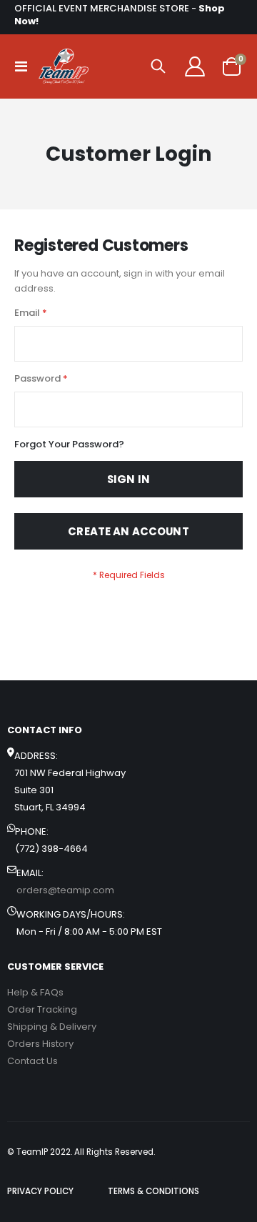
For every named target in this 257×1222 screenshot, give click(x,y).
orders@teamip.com (65, 890)
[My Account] (194, 66)
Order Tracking (42, 1009)
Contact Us (32, 1061)
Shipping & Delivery (51, 1026)
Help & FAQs (35, 992)
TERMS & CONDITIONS (153, 1191)
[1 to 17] (64, 66)
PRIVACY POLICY (40, 1191)
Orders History (40, 1043)
